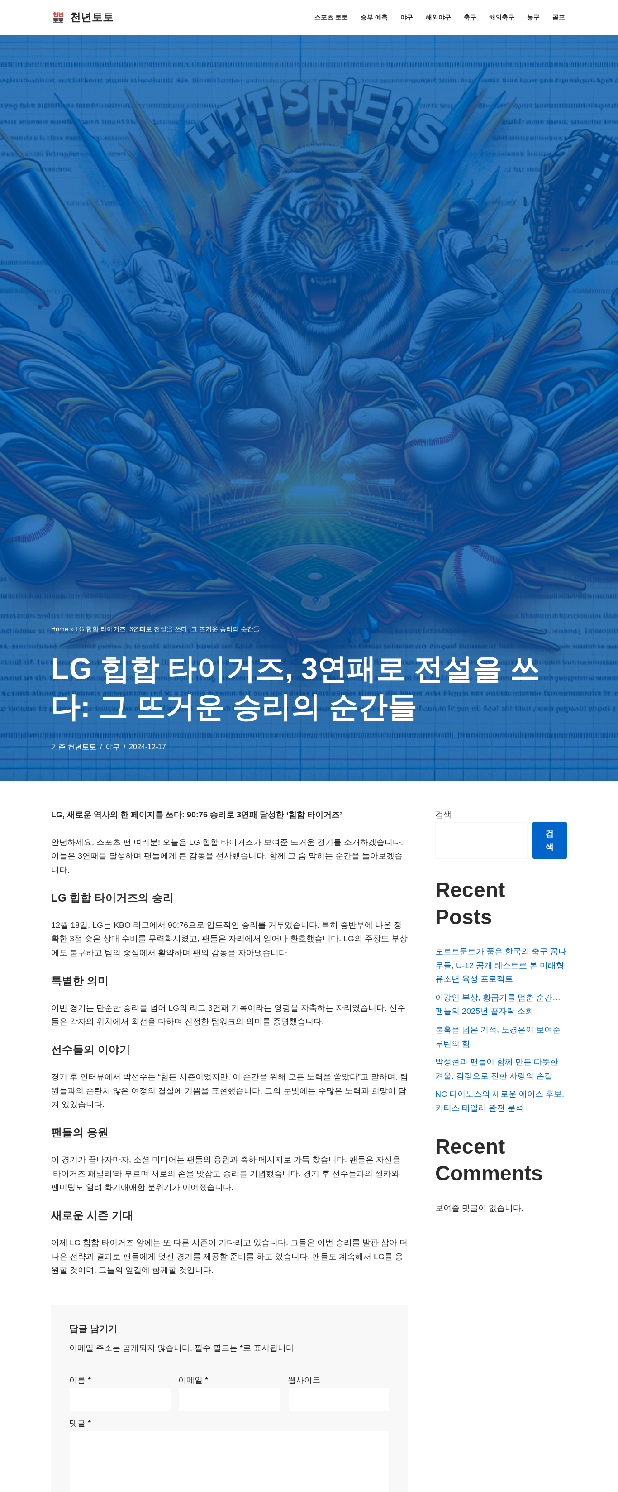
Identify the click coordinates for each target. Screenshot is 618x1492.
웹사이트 (304, 1380)
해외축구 (501, 17)
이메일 (193, 1380)
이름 (80, 1380)
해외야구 (438, 17)
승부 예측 (374, 17)
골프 (558, 17)
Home (59, 629)
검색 (443, 814)
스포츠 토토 (331, 17)
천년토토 (81, 747)
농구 (533, 17)
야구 (406, 17)
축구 (470, 17)
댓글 (80, 1423)
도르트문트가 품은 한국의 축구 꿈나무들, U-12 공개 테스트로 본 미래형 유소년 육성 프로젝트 (500, 965)
